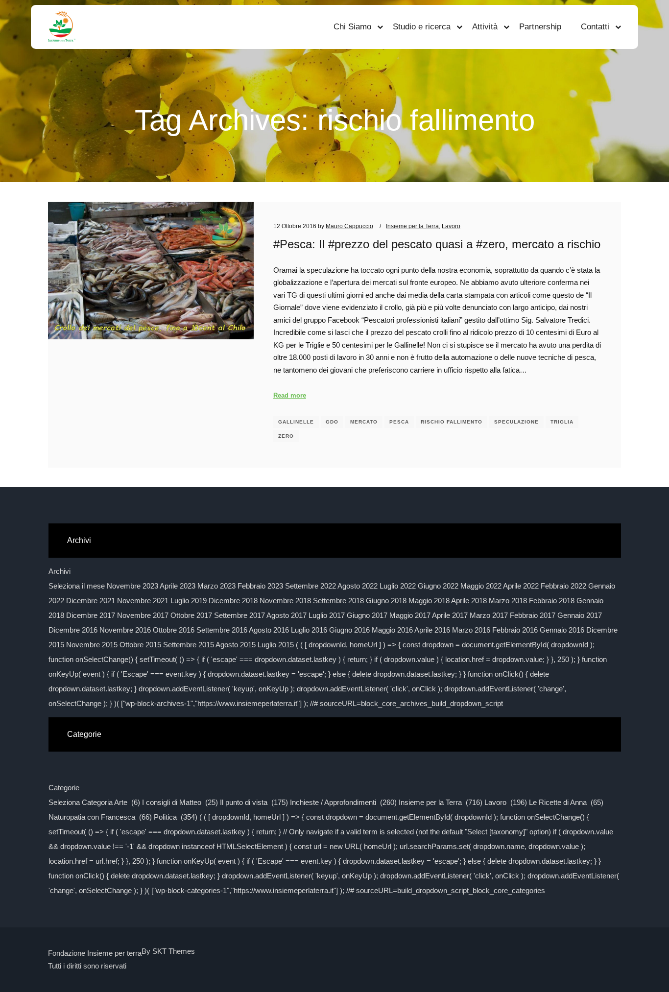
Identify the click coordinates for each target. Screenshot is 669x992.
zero (286, 436)
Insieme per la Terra (412, 226)
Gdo (332, 422)
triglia (561, 422)
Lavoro (451, 226)
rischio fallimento (451, 422)
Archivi (59, 571)
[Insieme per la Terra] (61, 26)
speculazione (516, 422)
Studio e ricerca (422, 26)
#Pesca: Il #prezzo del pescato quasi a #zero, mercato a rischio (436, 244)
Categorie (63, 787)
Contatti (595, 26)
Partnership (540, 26)
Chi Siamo (352, 26)
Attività (485, 26)
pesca (399, 422)
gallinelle (296, 422)
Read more (289, 395)
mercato (364, 422)
